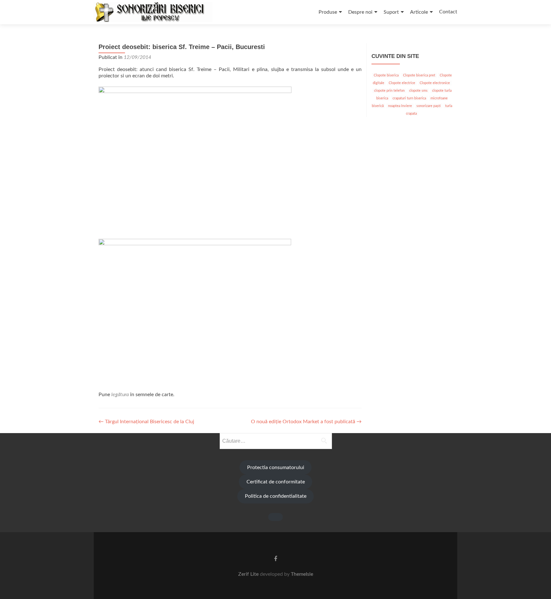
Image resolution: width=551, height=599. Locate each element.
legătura (120, 394)
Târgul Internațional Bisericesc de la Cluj (146, 421)
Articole (419, 12)
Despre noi (360, 12)
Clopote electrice (402, 83)
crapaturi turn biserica (409, 98)
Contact (448, 11)
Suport (391, 12)
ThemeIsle (302, 574)
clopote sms (418, 90)
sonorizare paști (428, 106)
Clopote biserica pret (419, 75)
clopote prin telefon (389, 90)
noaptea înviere (400, 106)
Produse (328, 12)
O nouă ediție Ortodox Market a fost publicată (306, 421)
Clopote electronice (435, 83)
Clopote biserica (386, 75)
